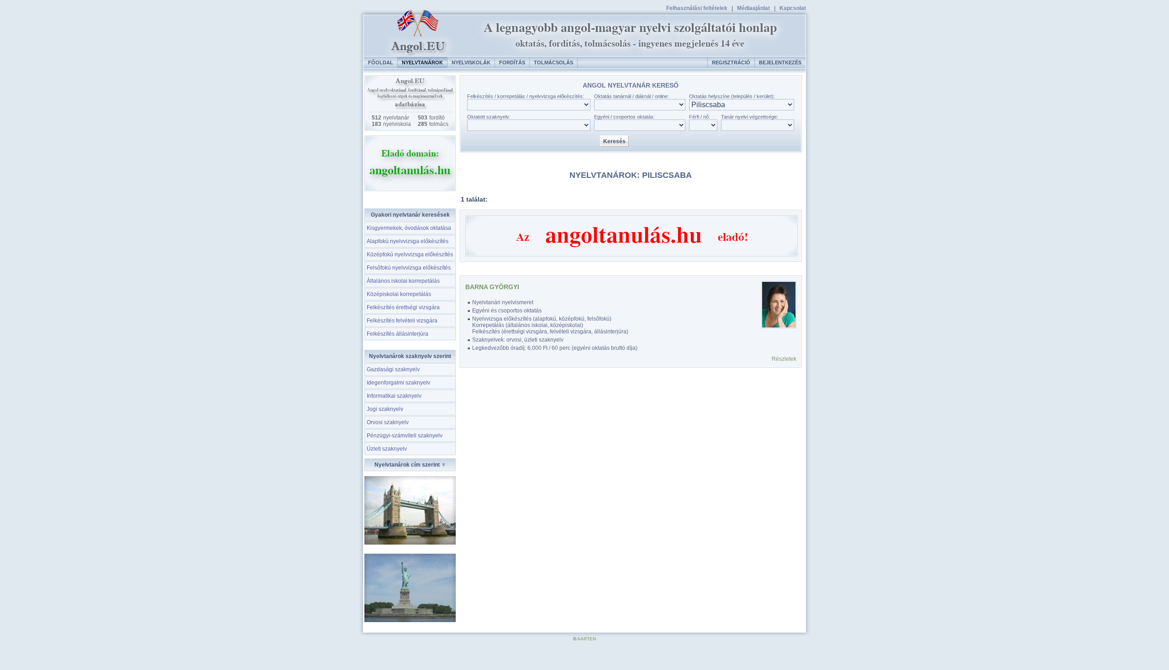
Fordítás (512, 62)
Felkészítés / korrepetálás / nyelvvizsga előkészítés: (525, 96)
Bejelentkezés (780, 62)
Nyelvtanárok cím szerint (407, 465)
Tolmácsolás (553, 62)
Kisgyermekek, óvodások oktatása (409, 228)
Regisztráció (731, 62)
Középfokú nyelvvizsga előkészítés (410, 254)
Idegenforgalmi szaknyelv (398, 382)
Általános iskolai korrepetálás (403, 281)
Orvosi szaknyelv (388, 422)
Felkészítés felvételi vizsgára (402, 320)
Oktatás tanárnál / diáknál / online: (631, 96)
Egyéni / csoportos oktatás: (624, 116)
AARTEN (586, 638)
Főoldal (380, 62)
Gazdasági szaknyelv (393, 369)
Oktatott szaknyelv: (489, 116)
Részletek (784, 359)
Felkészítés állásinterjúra (397, 334)
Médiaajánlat (753, 8)
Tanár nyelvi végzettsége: (749, 116)
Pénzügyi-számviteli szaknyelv (404, 435)
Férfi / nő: (699, 116)
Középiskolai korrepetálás (399, 294)
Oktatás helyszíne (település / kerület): (732, 96)
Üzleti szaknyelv (387, 449)
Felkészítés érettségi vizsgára (403, 307)
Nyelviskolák (471, 62)
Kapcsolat (792, 8)
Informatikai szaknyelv (394, 396)
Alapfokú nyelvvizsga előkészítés (407, 241)
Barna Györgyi (492, 287)
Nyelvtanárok (422, 62)
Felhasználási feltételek (696, 8)
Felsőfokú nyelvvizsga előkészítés (409, 268)
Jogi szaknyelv (385, 409)
